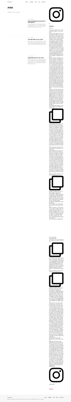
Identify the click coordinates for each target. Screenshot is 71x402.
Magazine (32, 19)
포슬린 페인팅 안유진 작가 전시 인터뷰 (36, 57)
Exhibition (50, 397)
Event (57, 397)
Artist (29, 19)
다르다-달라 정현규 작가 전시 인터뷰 (35, 39)
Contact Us (62, 397)
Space (46, 397)
